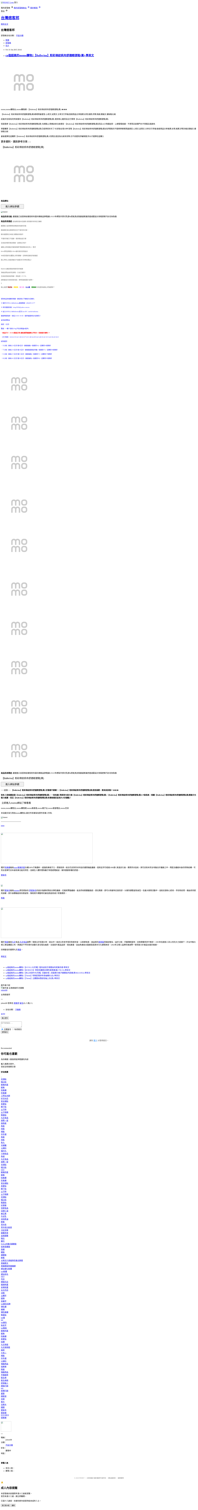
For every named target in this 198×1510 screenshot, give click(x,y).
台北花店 (4, 1290)
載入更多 (5, 1018)
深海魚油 (4, 1219)
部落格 (8, 43)
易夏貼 (3, 1104)
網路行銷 (4, 1386)
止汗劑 (3, 1110)
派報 (3, 1293)
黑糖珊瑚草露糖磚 (8, 1266)
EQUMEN (5, 1415)
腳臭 (3, 1087)
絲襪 (3, 1342)
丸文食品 (23, 942)
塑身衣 (3, 875)
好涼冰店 (4, 1098)
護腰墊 (3, 1255)
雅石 (3, 1238)
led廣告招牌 (5, 1304)
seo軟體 (4, 1272)
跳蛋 (3, 1369)
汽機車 (18, 1010)
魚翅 (3, 1156)
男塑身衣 (32, 890)
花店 (3, 1279)
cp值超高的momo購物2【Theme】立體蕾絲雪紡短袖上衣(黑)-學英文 (33, 978)
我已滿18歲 (5, 1505)
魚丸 (3, 1143)
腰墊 (3, 1252)
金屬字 (3, 1301)
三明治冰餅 (5, 1096)
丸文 (14, 942)
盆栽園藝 (4, 1236)
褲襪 (3, 1309)
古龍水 (3, 1405)
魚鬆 (3, 898)
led (2, 1320)
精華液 (3, 1396)
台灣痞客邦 (10, 18)
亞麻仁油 (4, 1211)
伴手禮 (3, 1134)
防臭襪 (3, 1093)
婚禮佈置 (4, 1285)
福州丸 (3, 1151)
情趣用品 (4, 1364)
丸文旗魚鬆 (5, 1347)
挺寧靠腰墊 (5, 1247)
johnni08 (4, 990)
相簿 (7, 40)
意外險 (3, 1225)
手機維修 (4, 1375)
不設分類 (19, 36)
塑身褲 (3, 1413)
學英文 (3, 956)
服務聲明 (121, 1478)
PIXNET (81, 1478)
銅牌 (3, 1298)
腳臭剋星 (21, 867)
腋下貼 (3, 1107)
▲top (3, 1014)
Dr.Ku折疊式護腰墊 (8, 1244)
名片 (7, 46)
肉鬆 (3, 1129)
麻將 (3, 1350)
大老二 (3, 1353)
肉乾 (3, 1140)
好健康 (3, 1205)
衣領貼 (3, 1079)
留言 (21, 1003)
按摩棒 (3, 1367)
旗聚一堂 (4, 1121)
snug (2, 826)
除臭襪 (7, 867)
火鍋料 (3, 1148)
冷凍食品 (4, 1154)
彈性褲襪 (4, 1312)
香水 (3, 1402)
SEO (2, 1276)
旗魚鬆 (101, 942)
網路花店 (4, 1282)
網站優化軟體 (6, 1269)
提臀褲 (3, 1418)
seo (2, 1388)
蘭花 (3, 1241)
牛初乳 (3, 1216)
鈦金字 (3, 1325)
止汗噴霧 (4, 1112)
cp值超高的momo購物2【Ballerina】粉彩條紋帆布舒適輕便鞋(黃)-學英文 (50, 55)
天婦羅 (3, 1145)
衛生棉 (3, 1378)
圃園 (3, 1407)
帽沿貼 (3, 1082)
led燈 (3, 1318)
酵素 (3, 1222)
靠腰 (3, 1249)
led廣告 (4, 1323)
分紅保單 (4, 1230)
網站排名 (4, 1274)
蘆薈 (3, 1394)
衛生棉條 (4, 1380)
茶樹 (3, 1399)
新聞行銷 (4, 1391)
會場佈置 (4, 1287)
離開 (13, 1505)
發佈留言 (5, 1032)
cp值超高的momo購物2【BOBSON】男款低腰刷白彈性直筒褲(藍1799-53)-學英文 (38, 970)
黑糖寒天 (4, 1263)
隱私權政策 (112, 1478)
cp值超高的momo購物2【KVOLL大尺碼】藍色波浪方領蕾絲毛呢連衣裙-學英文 (37, 967)
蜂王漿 (3, 1214)
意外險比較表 (6, 1227)
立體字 (3, 1296)
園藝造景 (4, 1233)
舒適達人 (4, 1383)
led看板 (4, 1328)
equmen (16, 890)
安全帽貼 (4, 1101)
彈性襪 (3, 1307)
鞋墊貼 (3, 1115)
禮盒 (19, 950)
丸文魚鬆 (4, 1345)
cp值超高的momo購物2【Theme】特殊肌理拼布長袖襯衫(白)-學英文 (33, 976)
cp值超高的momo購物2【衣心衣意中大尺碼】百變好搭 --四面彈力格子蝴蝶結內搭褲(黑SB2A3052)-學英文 (48, 973)
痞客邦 (16, 1003)
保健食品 (4, 1208)
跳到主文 (4, 24)
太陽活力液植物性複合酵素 (12, 1260)
